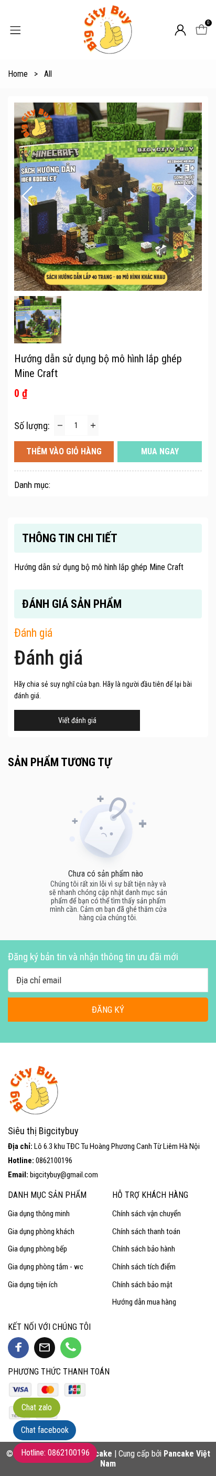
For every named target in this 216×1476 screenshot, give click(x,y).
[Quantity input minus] (60, 425)
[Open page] (108, 29)
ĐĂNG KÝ (108, 1009)
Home (23, 74)
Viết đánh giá (77, 720)
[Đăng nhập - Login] (180, 30)
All (48, 74)
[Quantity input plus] (93, 425)
